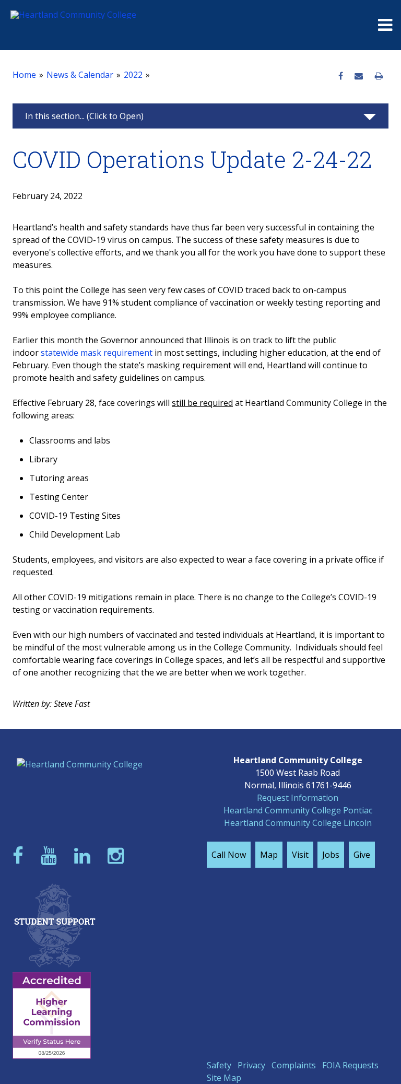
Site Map (224, 1077)
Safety (219, 1065)
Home (24, 74)
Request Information (297, 797)
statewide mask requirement (96, 352)
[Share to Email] (359, 76)
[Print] (378, 76)
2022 (133, 74)
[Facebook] (20, 855)
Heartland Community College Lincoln (298, 823)
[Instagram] (118, 855)
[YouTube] (51, 855)
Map (269, 854)
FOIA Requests (350, 1065)
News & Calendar (79, 74)
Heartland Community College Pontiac (297, 810)
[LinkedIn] (84, 855)
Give (361, 854)
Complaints (294, 1065)
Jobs (330, 854)
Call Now (228, 854)
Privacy (251, 1065)
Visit (300, 854)
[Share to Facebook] (341, 76)
